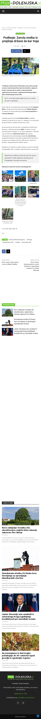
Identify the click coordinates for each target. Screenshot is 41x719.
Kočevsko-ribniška (11, 28)
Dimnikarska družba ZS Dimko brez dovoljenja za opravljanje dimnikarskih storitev (24, 321)
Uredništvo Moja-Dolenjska (20, 683)
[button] (3, 11)
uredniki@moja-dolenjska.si (26, 697)
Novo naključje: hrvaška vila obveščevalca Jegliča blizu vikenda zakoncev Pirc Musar (24, 312)
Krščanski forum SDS (8, 242)
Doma (3, 28)
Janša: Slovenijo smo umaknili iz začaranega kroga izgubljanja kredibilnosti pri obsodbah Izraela (26, 331)
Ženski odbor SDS (26, 242)
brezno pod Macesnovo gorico (17, 239)
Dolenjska (4, 325)
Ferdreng (29, 239)
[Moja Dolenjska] (20, 4)
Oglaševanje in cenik (20, 693)
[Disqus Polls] (20, 366)
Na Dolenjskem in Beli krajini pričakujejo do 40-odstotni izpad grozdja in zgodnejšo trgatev (18, 655)
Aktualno (4, 315)
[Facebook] (4, 251)
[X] (8, 251)
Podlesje (17, 242)
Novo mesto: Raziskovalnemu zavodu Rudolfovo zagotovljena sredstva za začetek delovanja (31, 266)
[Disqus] (20, 416)
